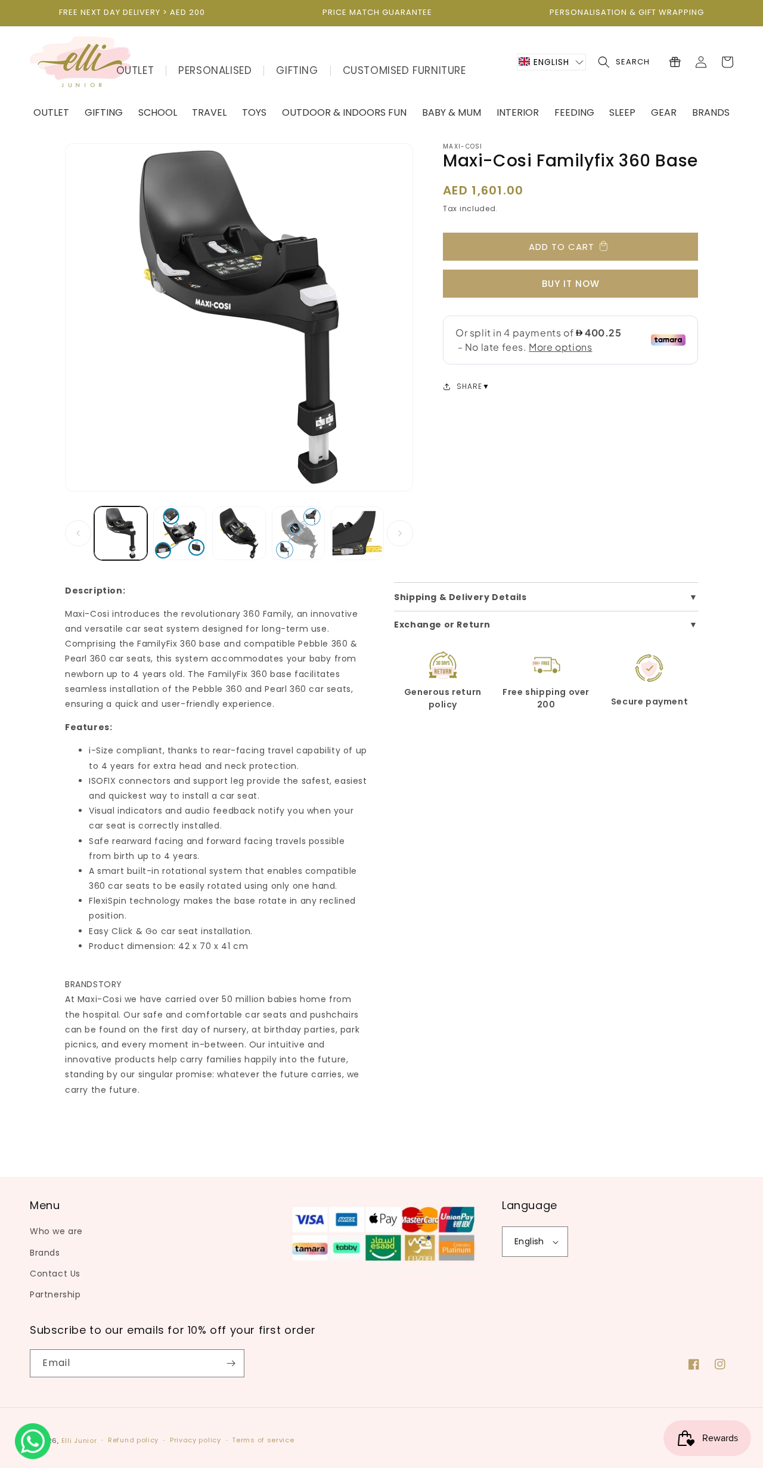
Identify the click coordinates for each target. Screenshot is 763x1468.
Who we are (56, 1231)
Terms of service (263, 1440)
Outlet (135, 70)
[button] (551, 62)
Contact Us (55, 1274)
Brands (45, 1253)
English (529, 1241)
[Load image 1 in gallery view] (120, 533)
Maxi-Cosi (463, 146)
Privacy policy (195, 1440)
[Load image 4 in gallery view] (298, 533)
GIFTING (297, 70)
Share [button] (469, 386)
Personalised (215, 70)
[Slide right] (400, 533)
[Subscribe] (231, 1363)
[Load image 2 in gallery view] (179, 533)
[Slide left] (78, 533)
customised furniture (404, 70)
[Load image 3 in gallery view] (238, 533)
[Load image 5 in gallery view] (357, 533)
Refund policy (133, 1440)
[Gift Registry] (675, 62)
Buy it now (571, 283)
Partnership (55, 1294)
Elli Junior (79, 1440)
